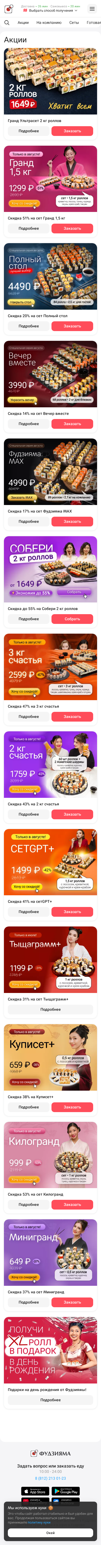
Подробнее (29, 131)
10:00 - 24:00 (50, 1471)
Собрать (72, 619)
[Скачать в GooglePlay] (65, 1491)
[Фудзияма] (9, 9)
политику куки (39, 1522)
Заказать (72, 131)
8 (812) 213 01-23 (50, 1478)
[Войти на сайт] (92, 9)
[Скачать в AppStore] (35, 1491)
